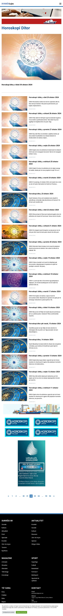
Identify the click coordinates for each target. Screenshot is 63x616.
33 (35, 496)
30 (23, 496)
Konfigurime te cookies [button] (8, 612)
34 (39, 496)
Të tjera (6, 588)
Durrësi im (7, 521)
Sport (35, 558)
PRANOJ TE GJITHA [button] (21, 612)
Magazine (7, 558)
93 (46, 496)
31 (27, 496)
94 (50, 496)
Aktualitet (37, 521)
